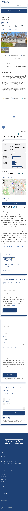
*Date (4, 336)
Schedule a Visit (19, 320)
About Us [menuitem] (4, 484)
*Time (4, 342)
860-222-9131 (15, 11)
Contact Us (5, 270)
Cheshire (23, 246)
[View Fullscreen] (3, 185)
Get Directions (14, 203)
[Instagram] (6, 493)
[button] (25, 5)
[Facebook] (3, 493)
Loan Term (5, 390)
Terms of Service (12, 379)
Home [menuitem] (3, 474)
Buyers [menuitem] (3, 479)
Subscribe (10, 310)
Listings (8, 246)
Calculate (14, 412)
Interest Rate (6, 406)
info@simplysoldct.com (10, 459)
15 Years (12, 393)
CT (11, 246)
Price (4, 397)
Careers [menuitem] (3, 486)
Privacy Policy (12, 305)
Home (3, 246)
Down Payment (6, 401)
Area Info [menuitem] (4, 476)
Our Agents (10, 270)
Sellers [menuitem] (3, 481)
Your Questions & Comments (9, 347)
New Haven (16, 246)
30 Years (6, 393)
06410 (4, 248)
